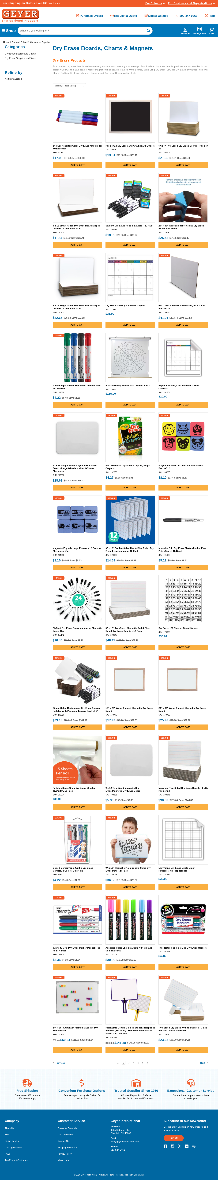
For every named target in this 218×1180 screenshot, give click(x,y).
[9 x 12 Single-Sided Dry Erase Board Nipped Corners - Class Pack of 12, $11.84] (77, 197)
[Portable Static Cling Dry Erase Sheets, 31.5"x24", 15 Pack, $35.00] (77, 760)
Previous (60, 1063)
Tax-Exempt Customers (16, 1160)
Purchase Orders (91, 15)
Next (203, 1063)
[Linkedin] (186, 1146)
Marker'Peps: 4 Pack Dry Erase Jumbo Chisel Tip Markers (77, 387)
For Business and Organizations (190, 3)
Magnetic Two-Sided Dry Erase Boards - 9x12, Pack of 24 (183, 789)
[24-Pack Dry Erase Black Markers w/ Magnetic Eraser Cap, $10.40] (77, 600)
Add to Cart (77, 139)
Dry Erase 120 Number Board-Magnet (178, 628)
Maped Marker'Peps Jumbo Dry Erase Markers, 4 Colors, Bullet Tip (73, 869)
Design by (128, 1175)
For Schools (153, 3)
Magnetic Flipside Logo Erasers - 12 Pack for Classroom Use (77, 549)
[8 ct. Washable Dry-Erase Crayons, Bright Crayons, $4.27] (130, 437)
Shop (10, 30)
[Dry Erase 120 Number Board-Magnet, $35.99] (183, 600)
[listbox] (75, 85)
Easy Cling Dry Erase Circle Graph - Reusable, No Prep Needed (177, 869)
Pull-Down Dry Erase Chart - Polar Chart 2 (127, 385)
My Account (63, 1160)
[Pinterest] (194, 1146)
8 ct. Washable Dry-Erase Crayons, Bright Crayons (127, 467)
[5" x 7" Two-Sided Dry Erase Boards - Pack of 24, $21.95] (183, 117)
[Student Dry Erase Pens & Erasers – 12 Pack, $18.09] (130, 197)
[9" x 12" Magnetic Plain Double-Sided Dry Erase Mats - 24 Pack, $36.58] (130, 840)
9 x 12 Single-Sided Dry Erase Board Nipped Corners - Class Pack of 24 (76, 307)
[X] (179, 1146)
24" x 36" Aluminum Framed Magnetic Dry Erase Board (75, 1029)
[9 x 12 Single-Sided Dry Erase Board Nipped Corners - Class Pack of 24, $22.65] (77, 277)
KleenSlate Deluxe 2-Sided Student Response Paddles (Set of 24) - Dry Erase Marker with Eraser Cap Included (130, 1030)
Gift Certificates (65, 1134)
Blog (7, 1134)
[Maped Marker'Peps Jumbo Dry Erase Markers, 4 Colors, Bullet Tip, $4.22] (77, 840)
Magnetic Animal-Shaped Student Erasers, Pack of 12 (181, 467)
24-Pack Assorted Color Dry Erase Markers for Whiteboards (77, 147)
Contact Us (63, 1141)
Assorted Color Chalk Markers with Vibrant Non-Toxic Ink (128, 949)
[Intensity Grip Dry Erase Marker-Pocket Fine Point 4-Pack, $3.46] (77, 920)
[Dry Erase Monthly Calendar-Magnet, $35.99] (130, 277)
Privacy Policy (65, 1154)
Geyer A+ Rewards (67, 1128)
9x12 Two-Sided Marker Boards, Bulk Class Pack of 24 (181, 307)
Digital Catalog (158, 15)
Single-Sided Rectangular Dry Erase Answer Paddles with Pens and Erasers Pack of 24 (76, 709)
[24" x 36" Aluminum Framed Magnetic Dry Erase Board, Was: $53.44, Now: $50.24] (77, 999)
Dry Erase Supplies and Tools (20, 58)
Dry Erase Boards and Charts (20, 53)
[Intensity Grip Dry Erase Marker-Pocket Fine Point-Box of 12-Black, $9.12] (183, 520)
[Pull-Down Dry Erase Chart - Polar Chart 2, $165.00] (130, 357)
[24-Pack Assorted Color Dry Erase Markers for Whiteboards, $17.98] (77, 117)
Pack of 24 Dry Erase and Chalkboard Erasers (130, 145)
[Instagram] (172, 1146)
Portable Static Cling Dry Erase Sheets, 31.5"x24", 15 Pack (74, 789)
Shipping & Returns (67, 1147)
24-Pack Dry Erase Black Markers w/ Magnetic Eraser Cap (77, 629)
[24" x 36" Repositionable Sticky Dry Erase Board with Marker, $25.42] (183, 197)
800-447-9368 (188, 15)
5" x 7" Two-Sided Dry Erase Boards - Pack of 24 (183, 147)
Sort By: (59, 86)
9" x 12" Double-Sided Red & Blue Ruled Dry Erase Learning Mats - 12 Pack (129, 549)
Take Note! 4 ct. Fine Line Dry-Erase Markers (182, 947)
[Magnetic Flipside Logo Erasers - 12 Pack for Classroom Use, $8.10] (77, 520)
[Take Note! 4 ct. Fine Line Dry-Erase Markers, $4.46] (183, 920)
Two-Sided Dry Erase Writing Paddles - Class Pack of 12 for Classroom (182, 1029)
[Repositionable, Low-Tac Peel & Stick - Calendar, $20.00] (183, 357)
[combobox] (85, 31)
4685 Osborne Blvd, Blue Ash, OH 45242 (121, 1131)
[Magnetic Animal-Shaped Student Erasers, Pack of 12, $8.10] (183, 437)
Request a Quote (125, 15)
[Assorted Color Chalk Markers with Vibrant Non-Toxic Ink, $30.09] (130, 920)
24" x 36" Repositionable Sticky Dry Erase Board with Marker (181, 227)
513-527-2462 (118, 1150)
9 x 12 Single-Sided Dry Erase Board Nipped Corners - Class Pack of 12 (76, 227)
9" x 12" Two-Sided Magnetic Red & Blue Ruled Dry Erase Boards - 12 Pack (127, 629)
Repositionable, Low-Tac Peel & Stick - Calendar (179, 387)
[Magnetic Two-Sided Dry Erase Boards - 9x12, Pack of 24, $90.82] (183, 760)
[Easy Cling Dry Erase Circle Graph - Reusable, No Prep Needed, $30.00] (183, 840)
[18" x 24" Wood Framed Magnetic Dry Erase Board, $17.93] (130, 680)
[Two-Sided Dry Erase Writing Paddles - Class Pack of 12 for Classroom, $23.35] (183, 999)
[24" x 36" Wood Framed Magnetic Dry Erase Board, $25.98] (183, 680)
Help (212, 15)
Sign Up (173, 1138)
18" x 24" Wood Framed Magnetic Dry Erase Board (129, 709)
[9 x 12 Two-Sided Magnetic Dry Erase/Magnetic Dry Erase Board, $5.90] (130, 760)
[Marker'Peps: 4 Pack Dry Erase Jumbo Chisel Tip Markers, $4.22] (77, 357)
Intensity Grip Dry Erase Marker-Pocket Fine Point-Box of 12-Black (182, 549)
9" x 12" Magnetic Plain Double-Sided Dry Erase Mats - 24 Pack (128, 869)
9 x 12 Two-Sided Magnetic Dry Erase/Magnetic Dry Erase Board (122, 789)
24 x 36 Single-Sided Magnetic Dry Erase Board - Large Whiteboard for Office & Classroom (75, 468)
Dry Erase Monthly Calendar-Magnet (125, 305)
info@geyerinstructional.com (125, 1141)
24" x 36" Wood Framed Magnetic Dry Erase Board (182, 709)
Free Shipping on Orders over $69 (31, 3)
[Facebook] (165, 1146)
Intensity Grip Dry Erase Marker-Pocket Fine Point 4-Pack (76, 949)
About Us (9, 1128)
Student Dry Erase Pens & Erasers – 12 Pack (129, 225)
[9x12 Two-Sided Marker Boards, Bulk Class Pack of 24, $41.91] (183, 277)
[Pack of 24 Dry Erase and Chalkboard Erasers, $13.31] (130, 117)
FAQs (7, 1154)
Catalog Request (13, 1147)
